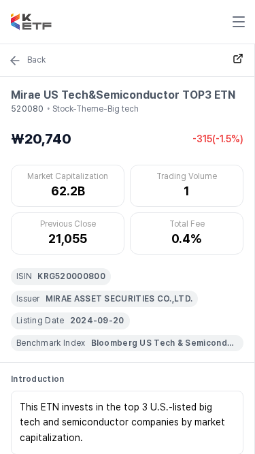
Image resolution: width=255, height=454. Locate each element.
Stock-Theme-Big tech (95, 109)
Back (36, 60)
